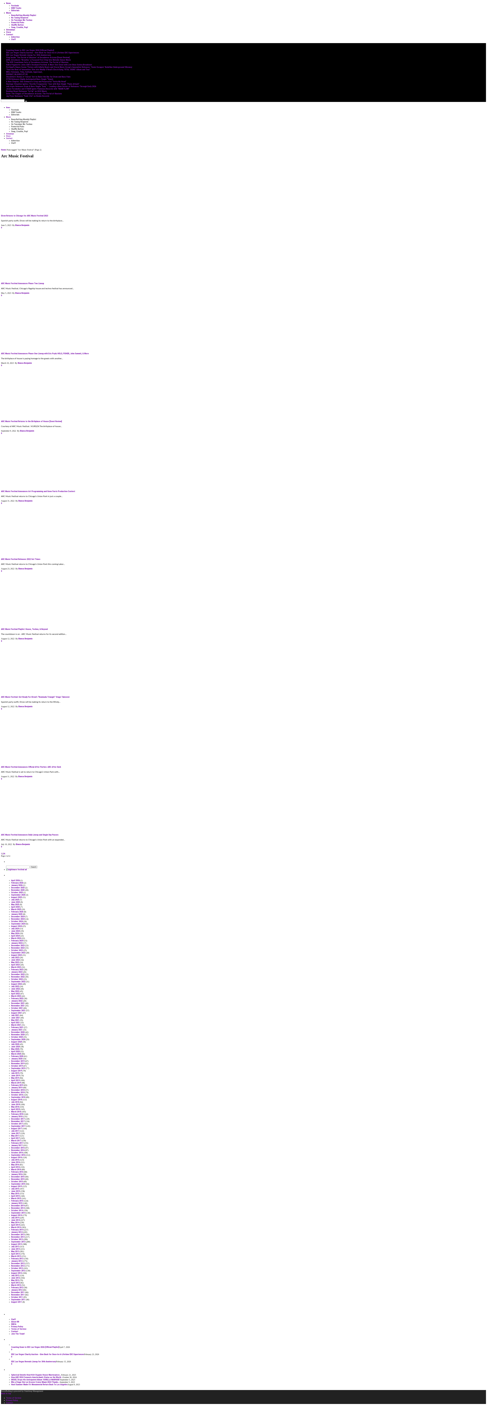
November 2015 (18, 1179)
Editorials (15, 10)
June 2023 (15, 960)
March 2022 (16, 996)
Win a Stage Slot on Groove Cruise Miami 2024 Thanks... (35, 1382)
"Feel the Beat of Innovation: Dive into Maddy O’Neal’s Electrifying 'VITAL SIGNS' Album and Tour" (48, 69)
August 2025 (16, 897)
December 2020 (18, 1032)
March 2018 (16, 1111)
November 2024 (18, 919)
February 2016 (17, 1172)
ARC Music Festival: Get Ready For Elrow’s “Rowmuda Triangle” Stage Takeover (35, 697)
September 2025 (18, 895)
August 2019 (16, 1071)
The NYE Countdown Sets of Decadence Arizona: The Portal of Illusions (37, 62)
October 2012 (17, 1268)
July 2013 (15, 1246)
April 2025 (15, 907)
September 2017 (18, 1126)
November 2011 (18, 1295)
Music (8, 13)
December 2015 (18, 1177)
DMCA (13, 1324)
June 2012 (15, 1278)
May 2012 (15, 1280)
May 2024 (15, 933)
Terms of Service (18, 1329)
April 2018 (15, 1109)
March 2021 (16, 1025)
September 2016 (18, 1155)
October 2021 (17, 1008)
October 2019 (17, 1066)
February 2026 (17, 883)
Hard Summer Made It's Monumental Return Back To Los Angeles (39, 1384)
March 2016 (16, 1169)
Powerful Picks (17, 22)
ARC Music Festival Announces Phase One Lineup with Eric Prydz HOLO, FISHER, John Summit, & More (45, 353)
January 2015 (16, 1203)
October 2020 (17, 1037)
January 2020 (16, 1058)
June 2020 (15, 1046)
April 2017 (15, 1138)
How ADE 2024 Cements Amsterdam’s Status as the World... (37, 1377)
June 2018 (15, 1104)
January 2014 (16, 1232)
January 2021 (16, 1030)
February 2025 (17, 912)
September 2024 (18, 924)
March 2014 (16, 1227)
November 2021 (18, 1005)
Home (3, 150)
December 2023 (18, 945)
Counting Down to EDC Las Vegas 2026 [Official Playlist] (30, 50)
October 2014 (17, 1210)
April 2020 (15, 1051)
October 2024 (17, 921)
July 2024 (15, 928)
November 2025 (18, 890)
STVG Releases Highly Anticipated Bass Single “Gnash (29, 79)
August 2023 (16, 955)
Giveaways (10, 30)
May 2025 (15, 904)
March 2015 (16, 1198)
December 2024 (18, 916)
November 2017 (18, 1121)
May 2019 (15, 1078)
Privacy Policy (17, 1326)
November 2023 (18, 948)
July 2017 (15, 1131)
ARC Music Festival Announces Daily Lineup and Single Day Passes (29, 835)
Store (8, 32)
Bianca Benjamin (22, 225)
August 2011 (16, 1302)
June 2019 (15, 1075)
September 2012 (18, 1270)
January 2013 (16, 1261)
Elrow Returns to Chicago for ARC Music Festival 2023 (24, 216)
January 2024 (16, 943)
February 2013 (17, 1258)
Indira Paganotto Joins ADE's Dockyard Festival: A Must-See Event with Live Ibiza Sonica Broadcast (49, 65)
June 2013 (15, 1249)
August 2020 (16, 1042)
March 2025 (16, 909)
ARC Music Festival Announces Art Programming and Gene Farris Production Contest (38, 491)
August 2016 (16, 1157)
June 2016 (15, 1162)
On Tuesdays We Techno (21, 20)
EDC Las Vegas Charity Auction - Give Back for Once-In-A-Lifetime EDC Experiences (42, 52)
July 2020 (15, 1044)
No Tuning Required (19, 17)
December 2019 (18, 1061)
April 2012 (15, 1283)
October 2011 (17, 1297)
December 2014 (18, 1205)
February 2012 (17, 1287)
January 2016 (16, 1174)
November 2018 (18, 1092)
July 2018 (15, 1102)
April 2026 (15, 880)
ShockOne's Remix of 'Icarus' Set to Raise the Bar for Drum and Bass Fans (38, 77)
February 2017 (17, 1143)
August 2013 (16, 1244)
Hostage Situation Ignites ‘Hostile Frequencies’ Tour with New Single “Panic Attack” (42, 84)
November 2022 (18, 977)
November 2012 (18, 1266)
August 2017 (16, 1128)
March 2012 (16, 1285)
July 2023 (15, 957)
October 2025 (17, 892)
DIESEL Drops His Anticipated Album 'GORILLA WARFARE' (35, 1379)
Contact (9, 34)
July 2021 (15, 1015)
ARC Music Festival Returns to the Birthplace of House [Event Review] (31, 421)
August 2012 (16, 1273)
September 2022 (18, 981)
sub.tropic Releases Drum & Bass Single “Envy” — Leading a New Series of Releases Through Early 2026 (51, 86)
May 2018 (15, 1107)
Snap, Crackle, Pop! (19, 27)
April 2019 (15, 1080)
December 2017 (18, 1119)
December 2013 (18, 1234)
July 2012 (15, 1275)
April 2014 (15, 1225)
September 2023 (18, 952)
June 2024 (15, 931)
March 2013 (16, 1256)
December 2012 (18, 1263)
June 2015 (15, 1191)
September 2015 (18, 1184)
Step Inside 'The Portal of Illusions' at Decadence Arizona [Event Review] (38, 57)
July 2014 (15, 1217)
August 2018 (16, 1099)
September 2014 (18, 1213)
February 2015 (17, 1201)
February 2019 (17, 1085)
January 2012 (16, 1290)
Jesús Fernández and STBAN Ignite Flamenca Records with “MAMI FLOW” (37, 89)
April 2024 (15, 936)
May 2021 (15, 1020)
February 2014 (17, 1230)
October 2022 (17, 979)
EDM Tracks (16, 8)
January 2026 (16, 885)
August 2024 (16, 926)
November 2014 (18, 1208)
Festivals (15, 5)
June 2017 (15, 1133)
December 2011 (18, 1292)
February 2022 (17, 998)
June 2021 (15, 1018)
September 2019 (18, 1068)
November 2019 (18, 1063)
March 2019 (16, 1083)
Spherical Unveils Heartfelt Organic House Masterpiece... (36, 1375)
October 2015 (17, 1181)
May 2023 (15, 962)
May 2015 (15, 1193)
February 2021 (17, 1027)
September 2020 (18, 1039)
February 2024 (17, 940)
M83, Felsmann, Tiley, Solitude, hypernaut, (24, 72)
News (8, 3)
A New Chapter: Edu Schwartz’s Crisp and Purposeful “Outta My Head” (36, 81)
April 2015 (15, 1196)
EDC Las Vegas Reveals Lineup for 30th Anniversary (28, 55)
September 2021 (18, 1010)
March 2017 (16, 1140)
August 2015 (16, 1186)
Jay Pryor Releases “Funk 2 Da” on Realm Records (27, 96)
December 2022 (18, 974)
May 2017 (15, 1136)
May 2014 (15, 1222)
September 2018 (18, 1097)
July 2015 (15, 1189)
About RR (15, 1322)
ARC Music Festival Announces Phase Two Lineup (22, 283)
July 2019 (15, 1073)
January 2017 (16, 1145)
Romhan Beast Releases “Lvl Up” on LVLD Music (26, 91)
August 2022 (16, 984)
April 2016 (15, 1167)
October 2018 (17, 1095)
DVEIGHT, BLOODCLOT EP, (17, 74)
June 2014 (15, 1220)
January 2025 (16, 914)
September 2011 (18, 1299)
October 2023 (17, 950)
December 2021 (18, 1003)
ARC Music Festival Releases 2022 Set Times (20, 559)
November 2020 (18, 1034)
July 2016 (15, 1160)
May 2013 (15, 1251)
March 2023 (16, 967)
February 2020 (17, 1056)
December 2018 (18, 1090)
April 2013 (15, 1254)
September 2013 (18, 1242)
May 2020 (15, 1049)
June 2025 (15, 902)
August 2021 (16, 1013)
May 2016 (15, 1164)
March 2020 (16, 1054)
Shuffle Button (17, 25)
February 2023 (17, 969)
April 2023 (15, 965)
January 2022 (16, 1001)
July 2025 (15, 899)
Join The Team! (18, 1334)
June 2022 (15, 989)
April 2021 (15, 1022)
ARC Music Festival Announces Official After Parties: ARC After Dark (31, 767)
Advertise (15, 37)
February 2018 (17, 1114)
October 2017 (17, 1124)
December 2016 (18, 1148)
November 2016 (18, 1150)
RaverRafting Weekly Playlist (23, 15)
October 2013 (17, 1239)
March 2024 (16, 938)
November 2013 (18, 1237)
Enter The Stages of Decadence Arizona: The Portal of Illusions (34, 93)
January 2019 (16, 1087)
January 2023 (16, 972)
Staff (13, 39)
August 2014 (16, 1215)
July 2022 (15, 986)
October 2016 (17, 1152)
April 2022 (15, 993)
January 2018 (16, 1116)
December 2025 (18, 887)
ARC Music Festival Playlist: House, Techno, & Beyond (24, 629)
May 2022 (15, 991)
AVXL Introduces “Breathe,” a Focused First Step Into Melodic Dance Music (38, 60)
